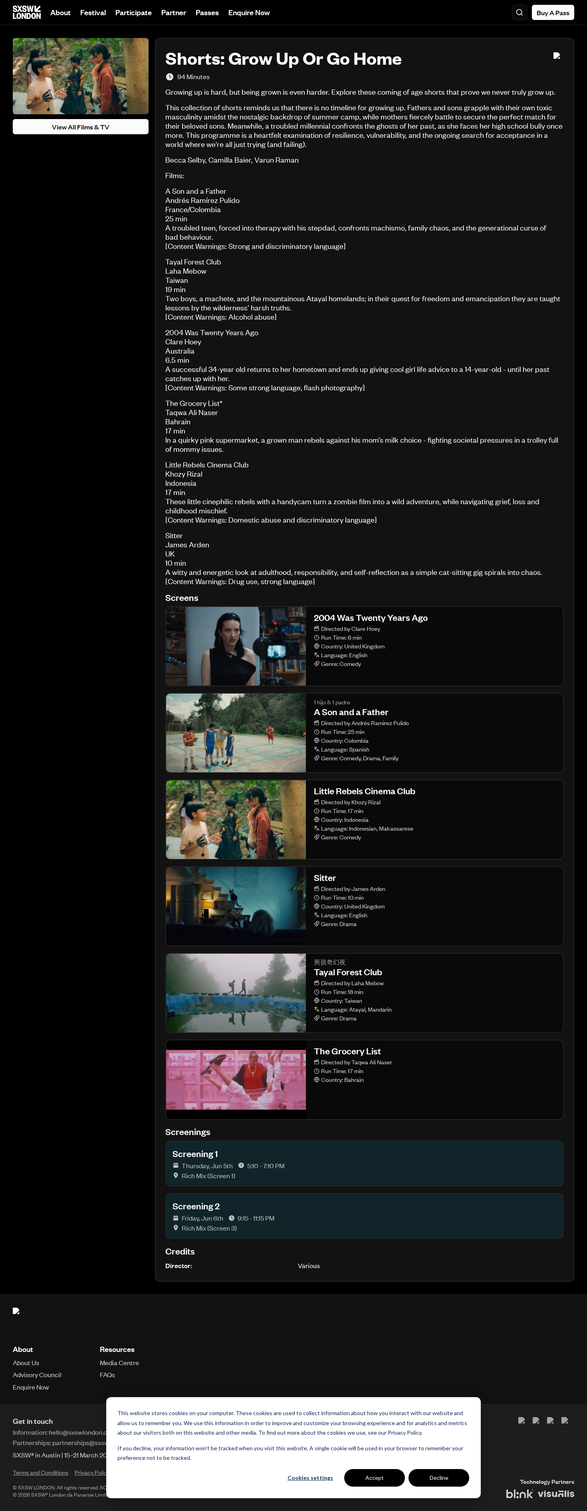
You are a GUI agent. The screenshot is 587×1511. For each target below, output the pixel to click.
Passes (207, 12)
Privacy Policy (404, 1432)
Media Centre (119, 1362)
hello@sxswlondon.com (82, 1431)
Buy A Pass (553, 12)
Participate (133, 12)
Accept (374, 1477)
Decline (439, 1477)
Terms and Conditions (40, 1472)
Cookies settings (310, 1477)
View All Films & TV (80, 126)
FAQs (107, 1374)
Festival (93, 12)
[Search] (519, 12)
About (60, 12)
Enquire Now (249, 12)
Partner (173, 12)
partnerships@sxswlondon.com (97, 1442)
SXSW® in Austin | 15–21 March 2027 (64, 1454)
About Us (26, 1362)
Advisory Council (37, 1374)
